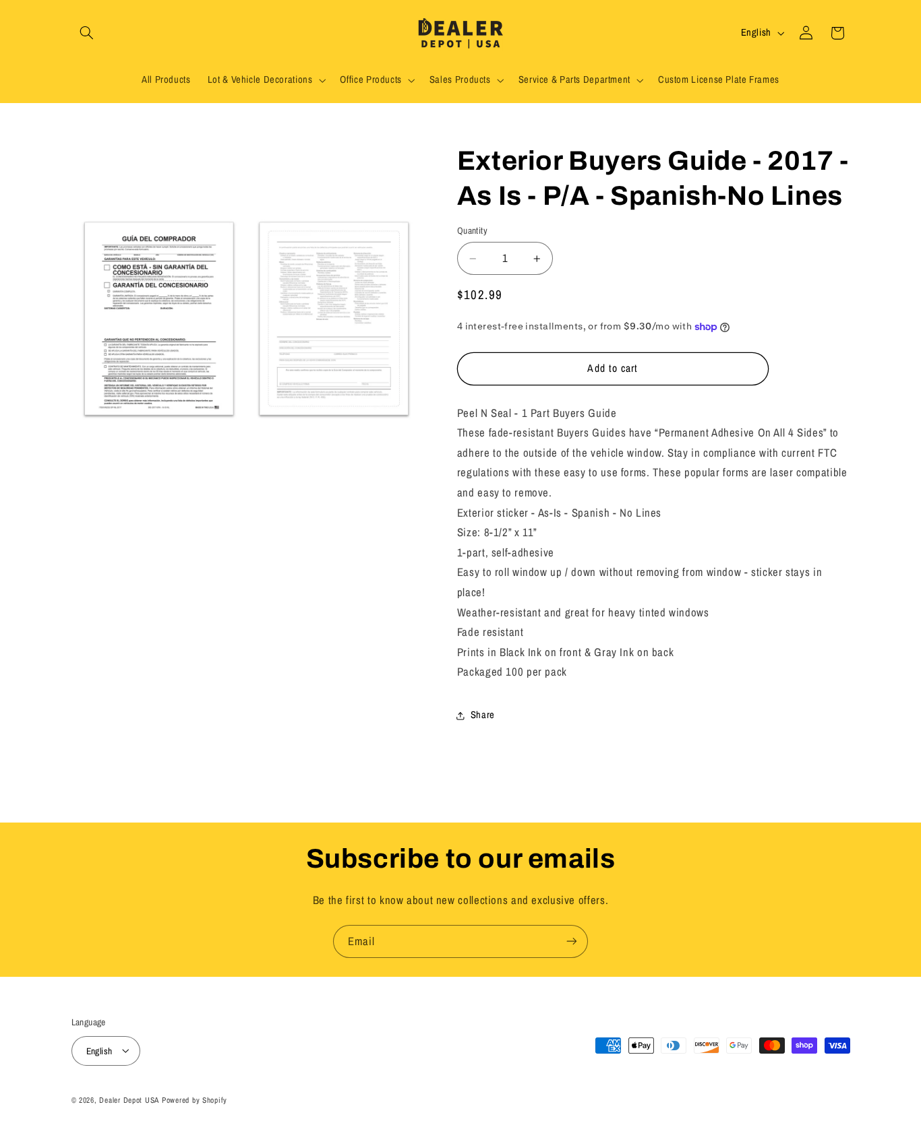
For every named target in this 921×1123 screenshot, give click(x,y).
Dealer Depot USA (129, 1099)
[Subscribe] (571, 941)
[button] (86, 33)
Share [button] (483, 715)
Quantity (472, 231)
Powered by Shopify (194, 1099)
